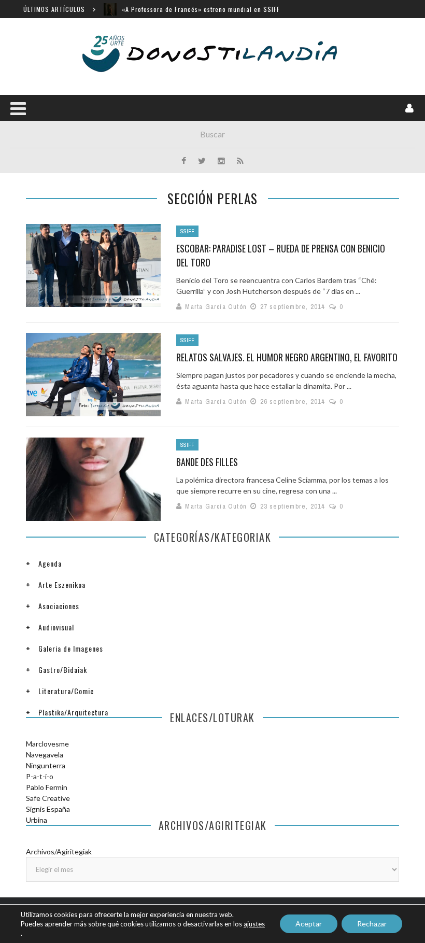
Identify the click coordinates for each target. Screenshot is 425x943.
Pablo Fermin (46, 787)
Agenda (50, 563)
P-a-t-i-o (39, 776)
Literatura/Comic (66, 690)
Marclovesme (47, 743)
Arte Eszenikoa (62, 584)
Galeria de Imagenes (70, 648)
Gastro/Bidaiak (62, 669)
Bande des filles (207, 462)
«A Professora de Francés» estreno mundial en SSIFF (201, 9)
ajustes (254, 924)
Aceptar (308, 923)
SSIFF (187, 231)
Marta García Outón (216, 306)
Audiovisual (56, 627)
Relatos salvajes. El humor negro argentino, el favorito (287, 357)
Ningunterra (45, 765)
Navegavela (44, 754)
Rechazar (372, 923)
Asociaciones (58, 605)
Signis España (48, 809)
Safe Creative (48, 798)
